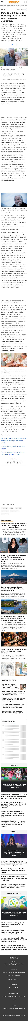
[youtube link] (15, 964)
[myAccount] (25, 2)
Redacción (11, 987)
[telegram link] (19, 964)
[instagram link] (12, 964)
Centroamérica (18, 975)
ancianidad (18, 508)
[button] (2, 2)
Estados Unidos (21, 972)
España (15, 972)
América (5, 972)
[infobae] (14, 2)
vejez (11, 508)
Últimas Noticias (12, 979)
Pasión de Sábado (17, 5)
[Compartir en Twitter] (11, 75)
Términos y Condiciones (8, 1008)
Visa (23, 5)
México (8, 975)
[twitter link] (9, 964)
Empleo (17, 987)
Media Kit (14, 1000)
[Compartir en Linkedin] (15, 75)
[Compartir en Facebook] (8, 75)
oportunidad (5, 511)
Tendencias (4, 9)
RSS (18, 979)
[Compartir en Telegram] (18, 75)
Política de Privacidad (20, 1008)
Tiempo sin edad (15, 511)
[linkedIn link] (22, 964)
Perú (12, 975)
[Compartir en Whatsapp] (4, 75)
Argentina (5, 996)
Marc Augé (4, 508)
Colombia (10, 972)
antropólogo (5, 514)
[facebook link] (6, 964)
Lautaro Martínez (8, 5)
